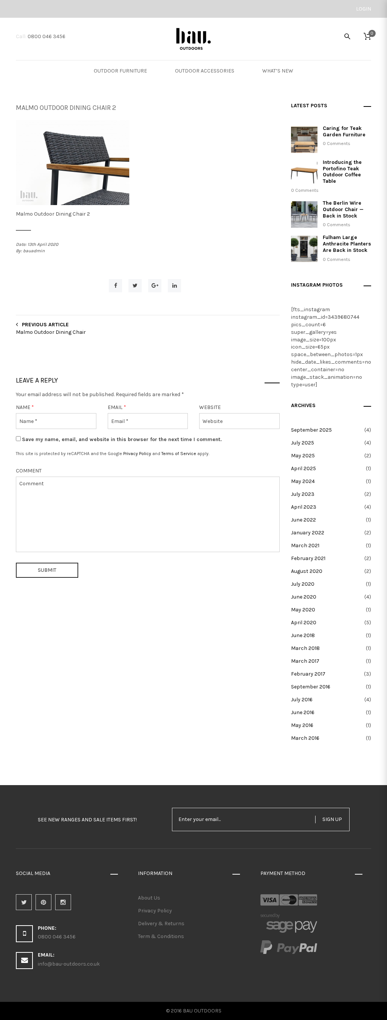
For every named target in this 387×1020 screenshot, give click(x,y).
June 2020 (303, 597)
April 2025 (303, 468)
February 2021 (308, 558)
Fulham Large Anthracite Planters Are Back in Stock (347, 243)
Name (25, 407)
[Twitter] (24, 902)
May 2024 (303, 481)
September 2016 (310, 687)
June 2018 (303, 635)
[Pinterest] (43, 902)
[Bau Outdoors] (193, 38)
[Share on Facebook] (115, 285)
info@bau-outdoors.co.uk (69, 964)
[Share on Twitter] (135, 285)
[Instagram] (63, 902)
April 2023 (303, 507)
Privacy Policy (137, 453)
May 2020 (303, 609)
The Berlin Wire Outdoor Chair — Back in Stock (343, 209)
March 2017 (305, 661)
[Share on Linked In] (174, 285)
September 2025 (311, 430)
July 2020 (302, 584)
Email (117, 407)
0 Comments (336, 143)
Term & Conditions (161, 936)
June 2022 (303, 520)
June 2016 (302, 712)
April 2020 (303, 622)
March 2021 (305, 545)
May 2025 (303, 455)
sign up (332, 819)
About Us (149, 898)
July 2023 (302, 494)
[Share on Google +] (154, 285)
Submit (47, 570)
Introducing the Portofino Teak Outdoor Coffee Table (342, 171)
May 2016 (302, 725)
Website (210, 407)
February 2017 (308, 674)
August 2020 (306, 571)
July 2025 (302, 443)
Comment (29, 471)
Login (363, 9)
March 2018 (305, 648)
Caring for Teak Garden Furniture (344, 131)
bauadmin (34, 250)
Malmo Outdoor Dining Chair (51, 332)
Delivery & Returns (161, 923)
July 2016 (302, 699)
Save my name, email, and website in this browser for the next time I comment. (122, 439)
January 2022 (307, 532)
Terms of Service (178, 453)
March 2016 (305, 738)
